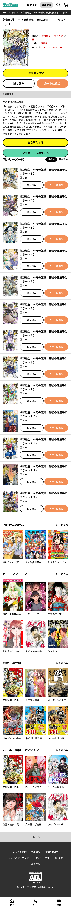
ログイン (32, 4)
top (5, 12)
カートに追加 (52, 83)
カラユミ (58, 36)
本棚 (59, 905)
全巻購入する (36, 142)
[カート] (66, 5)
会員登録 (46, 4)
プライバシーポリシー (19, 857)
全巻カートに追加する (35, 152)
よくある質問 (20, 851)
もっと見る (62, 525)
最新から (63, 159)
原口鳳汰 (46, 36)
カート (35, 905)
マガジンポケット (53, 47)
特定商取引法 (51, 851)
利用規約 (35, 851)
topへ (35, 837)
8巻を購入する (35, 73)
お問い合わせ (42, 857)
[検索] (58, 5)
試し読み (18, 83)
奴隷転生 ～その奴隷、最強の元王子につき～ (45, 12)
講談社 (44, 43)
